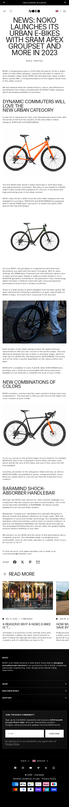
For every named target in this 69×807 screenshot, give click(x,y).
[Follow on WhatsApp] (53, 768)
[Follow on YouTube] (30, 768)
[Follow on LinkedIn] (46, 768)
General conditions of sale (26, 778)
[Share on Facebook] (15, 562)
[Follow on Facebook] (15, 768)
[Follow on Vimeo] (38, 768)
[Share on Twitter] (22, 562)
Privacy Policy (12, 744)
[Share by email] (38, 562)
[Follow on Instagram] (23, 768)
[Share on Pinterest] (30, 562)
